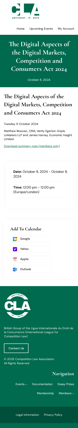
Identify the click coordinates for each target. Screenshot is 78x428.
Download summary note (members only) (32, 146)
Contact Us (16, 348)
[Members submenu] (73, 393)
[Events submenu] (26, 384)
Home (21, 28)
